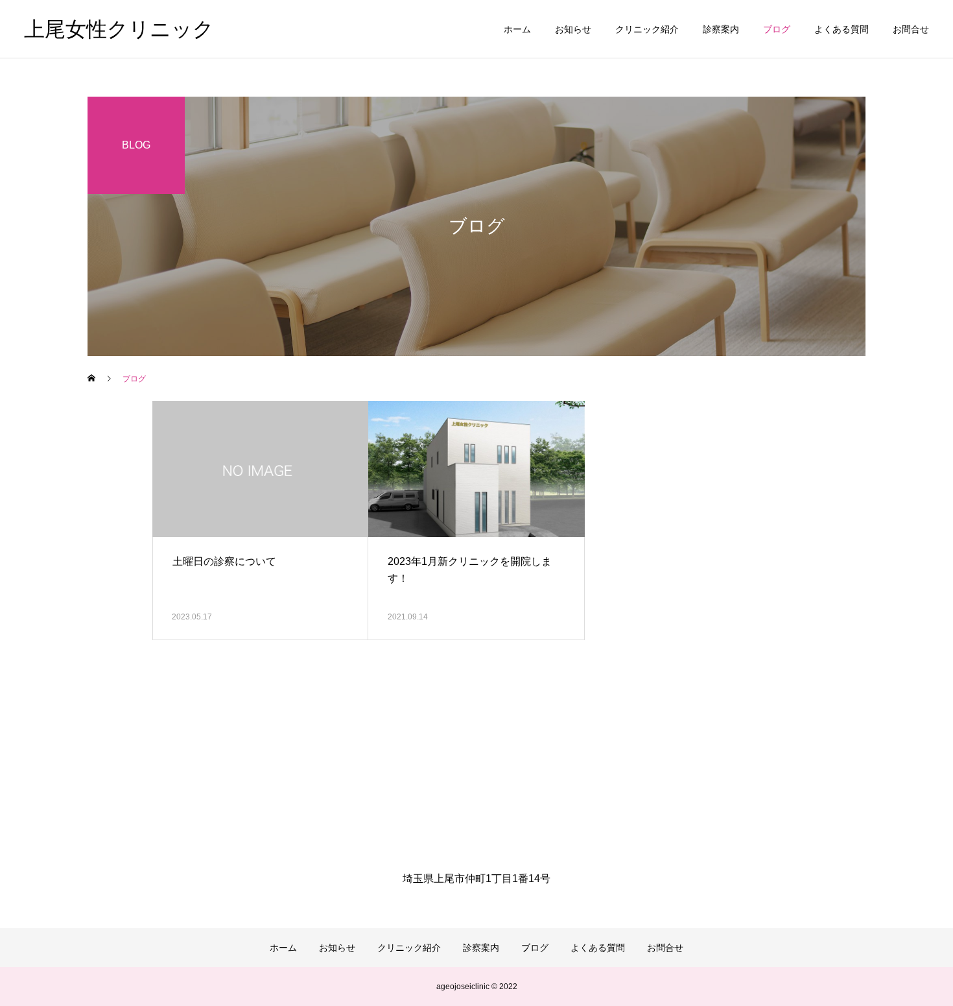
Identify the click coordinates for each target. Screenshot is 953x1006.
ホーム (517, 29)
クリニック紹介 (647, 29)
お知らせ (573, 29)
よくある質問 (841, 29)
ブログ (776, 29)
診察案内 (721, 29)
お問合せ (911, 29)
